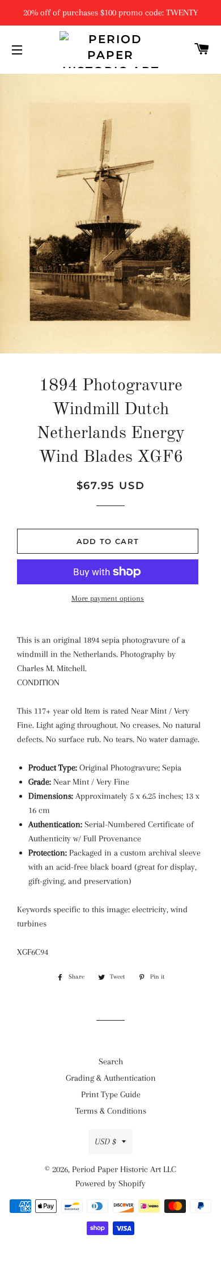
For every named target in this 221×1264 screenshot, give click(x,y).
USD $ (105, 1141)
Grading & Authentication (111, 1078)
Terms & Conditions (110, 1111)
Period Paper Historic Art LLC (124, 1169)
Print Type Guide (111, 1094)
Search (111, 1061)
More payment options (107, 598)
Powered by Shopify (110, 1183)
